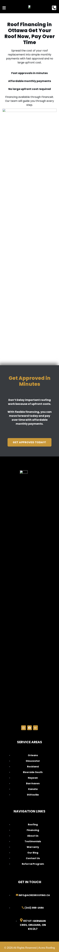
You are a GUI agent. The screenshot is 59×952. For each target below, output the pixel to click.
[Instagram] (23, 727)
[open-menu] (4, 8)
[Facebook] (29, 727)
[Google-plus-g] (35, 727)
